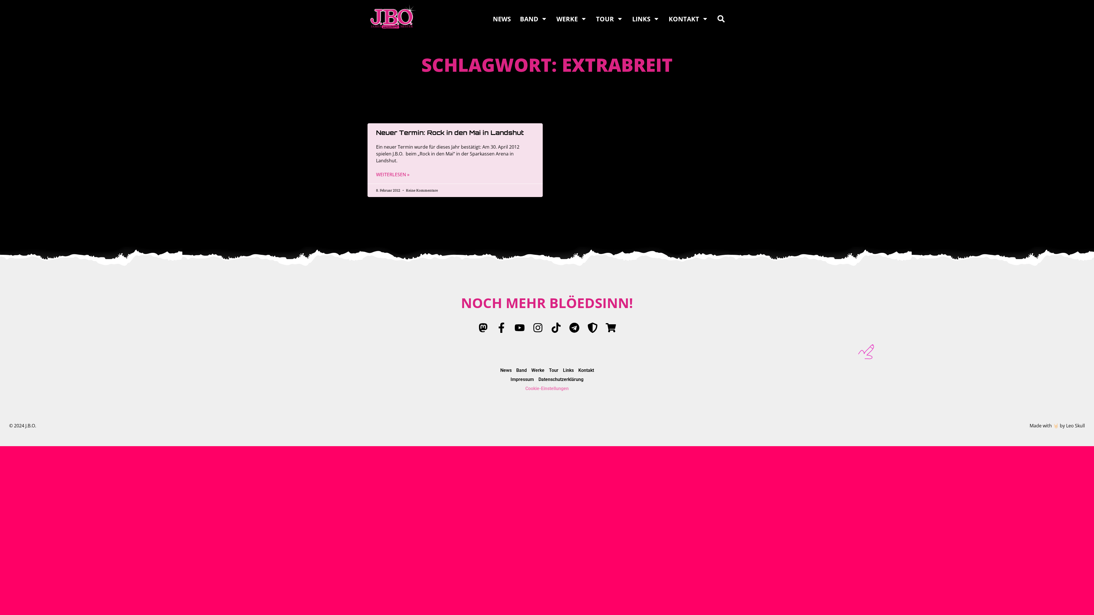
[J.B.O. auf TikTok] (556, 328)
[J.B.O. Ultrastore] (611, 328)
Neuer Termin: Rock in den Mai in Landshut (450, 132)
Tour (605, 19)
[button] (721, 19)
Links (641, 19)
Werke (567, 19)
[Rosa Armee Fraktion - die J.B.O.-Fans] (592, 328)
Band (529, 19)
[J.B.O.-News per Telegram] (574, 328)
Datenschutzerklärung (560, 379)
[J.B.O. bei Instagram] (538, 328)
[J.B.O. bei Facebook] (501, 328)
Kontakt (684, 19)
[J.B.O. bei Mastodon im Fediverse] (483, 328)
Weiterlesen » (392, 174)
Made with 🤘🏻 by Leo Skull (1057, 426)
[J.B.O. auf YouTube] (520, 328)
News (502, 19)
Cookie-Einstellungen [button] (547, 388)
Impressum (522, 379)
